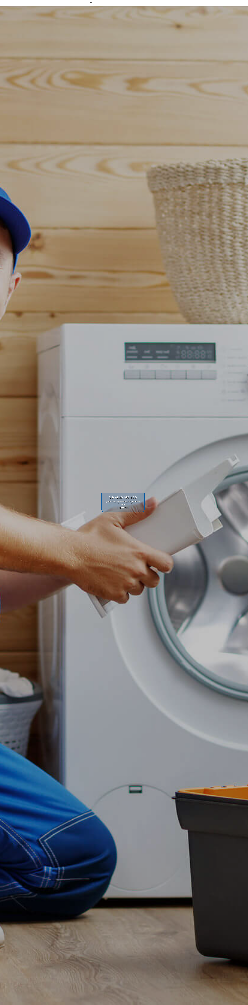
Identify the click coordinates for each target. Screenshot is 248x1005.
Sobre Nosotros (143, 3)
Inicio (136, 3)
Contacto (162, 3)
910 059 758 (123, 508)
